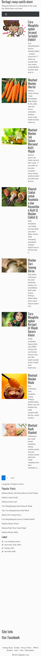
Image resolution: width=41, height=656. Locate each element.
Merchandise (29, 650)
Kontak (16, 647)
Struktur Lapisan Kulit (10, 497)
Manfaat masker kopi (9, 501)
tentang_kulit (9, 548)
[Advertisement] (19, 568)
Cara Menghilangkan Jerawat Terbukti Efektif (33, 30)
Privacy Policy (26, 647)
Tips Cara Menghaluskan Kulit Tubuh (15, 510)
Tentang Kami (7, 647)
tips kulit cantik (10, 551)
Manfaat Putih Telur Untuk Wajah (14, 528)
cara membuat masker (12, 541)
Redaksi (10, 650)
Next (12, 478)
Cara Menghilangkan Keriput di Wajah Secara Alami (33, 324)
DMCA (36, 647)
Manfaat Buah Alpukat (32, 429)
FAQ (21, 650)
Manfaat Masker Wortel (32, 83)
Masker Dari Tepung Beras (32, 265)
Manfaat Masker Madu (32, 379)
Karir (16, 650)
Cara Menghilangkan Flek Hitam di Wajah (17, 506)
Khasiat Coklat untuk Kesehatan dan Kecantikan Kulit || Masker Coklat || (33, 203)
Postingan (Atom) (17, 484)
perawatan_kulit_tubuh (13, 544)
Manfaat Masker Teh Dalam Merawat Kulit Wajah (33, 140)
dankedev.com (23, 654)
